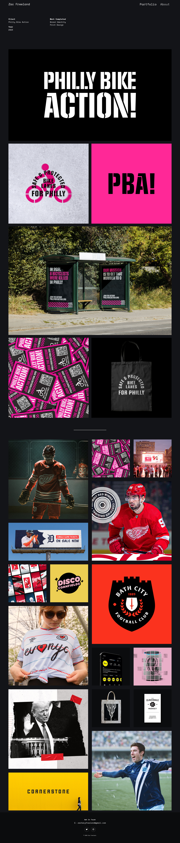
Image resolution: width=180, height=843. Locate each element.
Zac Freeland (19, 4)
